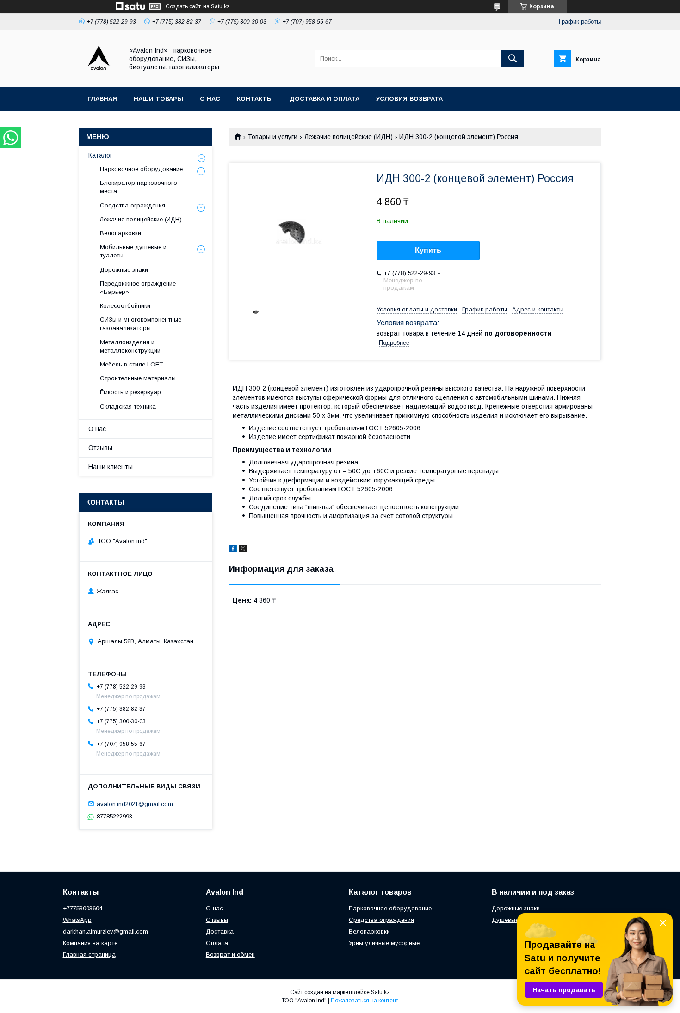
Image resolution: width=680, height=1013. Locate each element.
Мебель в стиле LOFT (131, 364)
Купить (428, 250)
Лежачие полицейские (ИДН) (348, 136)
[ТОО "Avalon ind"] (98, 75)
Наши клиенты (110, 466)
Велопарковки (120, 233)
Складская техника (128, 406)
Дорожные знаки (124, 269)
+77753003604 (82, 908)
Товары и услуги (272, 136)
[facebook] (233, 550)
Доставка (220, 931)
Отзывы (100, 448)
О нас (210, 98)
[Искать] (512, 58)
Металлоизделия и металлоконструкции (130, 346)
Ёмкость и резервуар (130, 392)
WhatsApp (77, 919)
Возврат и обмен (230, 954)
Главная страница (89, 954)
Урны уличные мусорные (384, 943)
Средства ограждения (132, 205)
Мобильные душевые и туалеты (133, 251)
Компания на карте (90, 943)
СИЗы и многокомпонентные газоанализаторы (140, 323)
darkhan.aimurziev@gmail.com (105, 931)
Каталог (100, 155)
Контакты (255, 98)
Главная (102, 98)
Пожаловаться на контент (364, 1000)
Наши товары (158, 98)
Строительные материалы (138, 378)
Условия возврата (409, 98)
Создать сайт (183, 6)
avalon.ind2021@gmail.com (135, 803)
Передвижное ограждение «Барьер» (138, 287)
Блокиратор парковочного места (138, 187)
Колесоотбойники (125, 305)
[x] (243, 550)
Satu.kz (380, 992)
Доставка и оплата (324, 98)
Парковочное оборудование (141, 168)
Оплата (217, 943)
